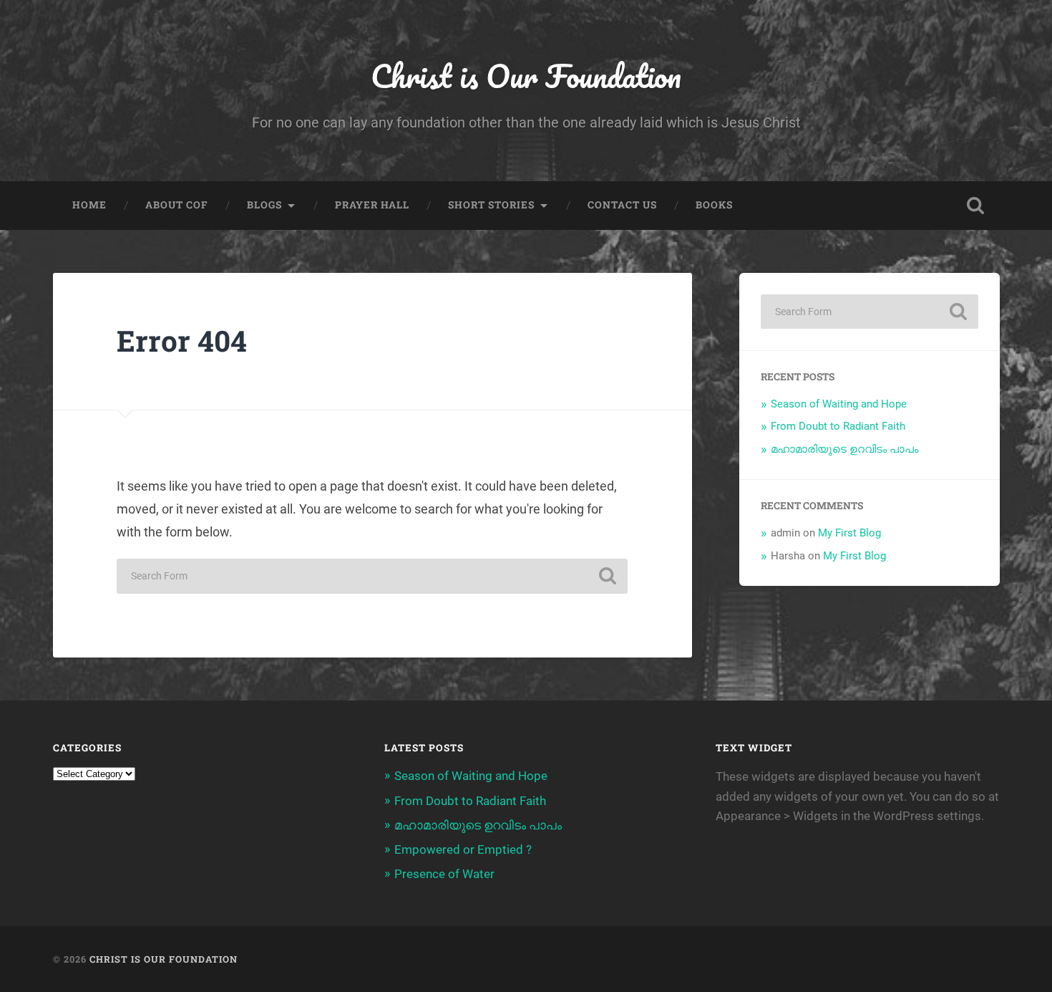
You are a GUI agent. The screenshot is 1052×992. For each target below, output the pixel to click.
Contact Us (622, 204)
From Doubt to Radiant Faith (838, 426)
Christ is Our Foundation (526, 75)
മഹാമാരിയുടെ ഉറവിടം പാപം (844, 449)
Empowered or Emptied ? (463, 849)
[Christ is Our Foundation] (526, 959)
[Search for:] (372, 576)
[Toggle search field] (975, 205)
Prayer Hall (372, 204)
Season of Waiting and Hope (839, 404)
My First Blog (849, 532)
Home (89, 204)
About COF (176, 204)
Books (714, 204)
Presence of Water (444, 874)
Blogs (264, 204)
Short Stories (491, 204)
